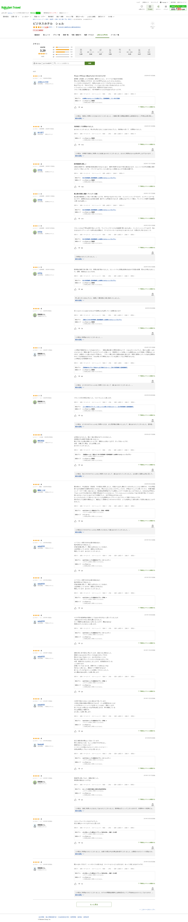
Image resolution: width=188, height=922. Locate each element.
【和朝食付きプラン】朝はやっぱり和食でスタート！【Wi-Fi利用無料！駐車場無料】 (105, 367)
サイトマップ (154, 2)
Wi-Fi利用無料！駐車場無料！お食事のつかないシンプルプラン (99, 178)
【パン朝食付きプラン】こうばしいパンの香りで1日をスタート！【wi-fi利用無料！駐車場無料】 (108, 406)
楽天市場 (173, 2)
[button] (53, 83)
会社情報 (41, 917)
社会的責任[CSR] (63, 917)
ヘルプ (138, 2)
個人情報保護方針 (51, 917)
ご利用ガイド (145, 2)
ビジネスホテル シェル (48, 23)
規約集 (80, 917)
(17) (76, 35)
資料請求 (86, 917)
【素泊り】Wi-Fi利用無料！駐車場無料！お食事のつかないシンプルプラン (102, 319)
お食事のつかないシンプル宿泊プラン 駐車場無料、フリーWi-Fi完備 (101, 98)
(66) (102, 35)
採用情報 (73, 917)
